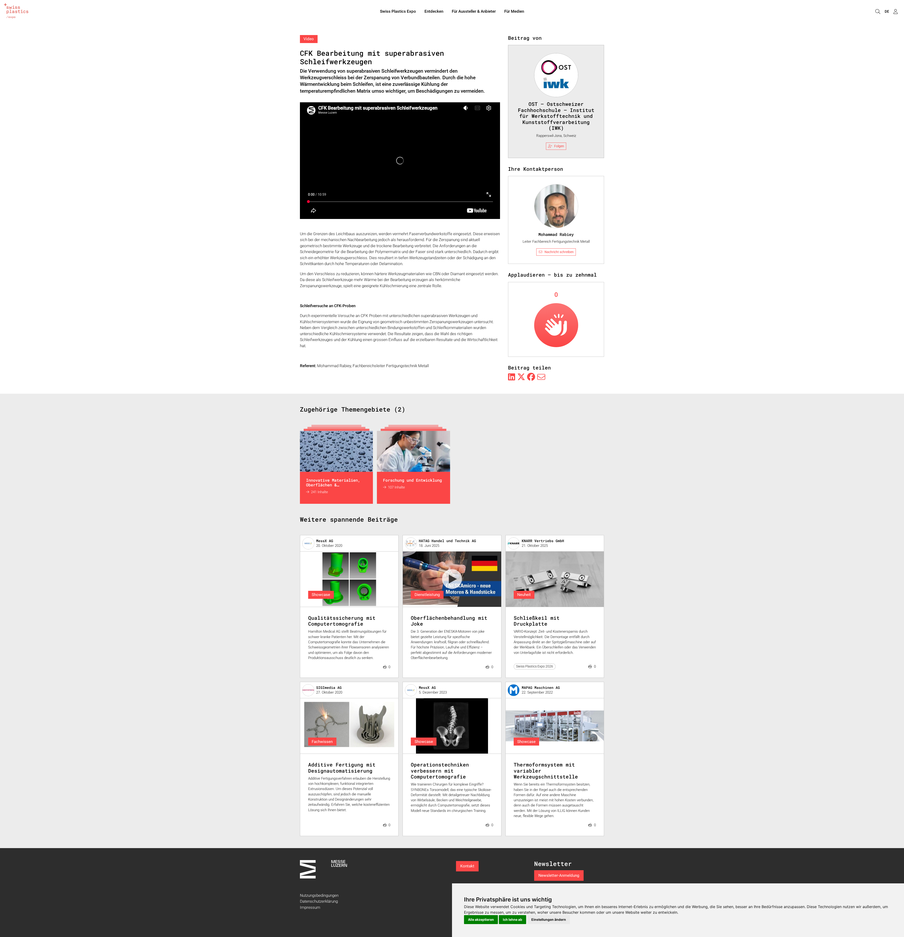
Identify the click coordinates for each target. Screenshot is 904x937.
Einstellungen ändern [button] (548, 919)
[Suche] (877, 11)
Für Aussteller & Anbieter (474, 11)
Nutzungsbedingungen (319, 895)
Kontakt (467, 866)
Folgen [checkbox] (559, 146)
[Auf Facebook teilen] (531, 377)
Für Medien (514, 11)
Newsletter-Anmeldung (558, 875)
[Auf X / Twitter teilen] (521, 377)
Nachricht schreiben (559, 252)
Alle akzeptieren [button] (481, 919)
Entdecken (433, 11)
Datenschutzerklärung (319, 901)
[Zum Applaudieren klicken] (556, 325)
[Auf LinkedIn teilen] (511, 377)
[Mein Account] (895, 11)
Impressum (310, 907)
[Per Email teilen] (541, 377)
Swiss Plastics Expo (398, 11)
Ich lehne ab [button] (512, 919)
